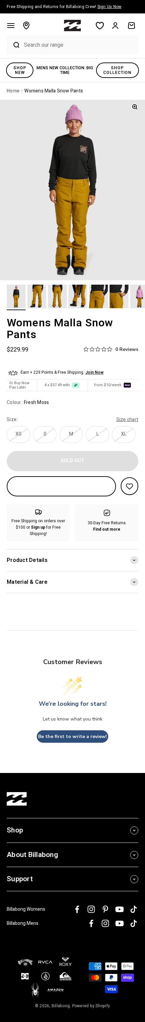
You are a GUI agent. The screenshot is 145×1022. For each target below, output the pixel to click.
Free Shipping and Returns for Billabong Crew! (64, 7)
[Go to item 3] (57, 297)
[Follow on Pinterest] (105, 909)
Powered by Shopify (91, 1006)
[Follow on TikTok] (133, 909)
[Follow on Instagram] (91, 909)
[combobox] (79, 44)
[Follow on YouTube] (119, 909)
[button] (11, 25)
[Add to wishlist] (129, 486)
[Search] (14, 45)
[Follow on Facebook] (77, 909)
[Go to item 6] (119, 297)
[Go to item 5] (98, 297)
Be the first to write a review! (72, 736)
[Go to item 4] (77, 297)
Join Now (94, 372)
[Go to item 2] (36, 297)
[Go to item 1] (16, 297)
